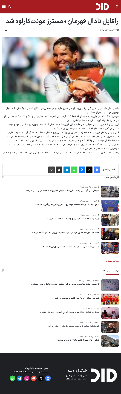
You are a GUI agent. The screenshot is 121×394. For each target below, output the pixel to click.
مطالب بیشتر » (112, 261)
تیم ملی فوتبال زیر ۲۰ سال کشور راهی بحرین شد (77, 298)
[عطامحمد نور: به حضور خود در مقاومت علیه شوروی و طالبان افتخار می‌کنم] (110, 234)
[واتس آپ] (74, 170)
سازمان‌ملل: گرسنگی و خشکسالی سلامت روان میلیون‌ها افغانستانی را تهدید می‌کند (62, 190)
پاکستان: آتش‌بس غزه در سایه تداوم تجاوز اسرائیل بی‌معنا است (71, 247)
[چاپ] (51, 170)
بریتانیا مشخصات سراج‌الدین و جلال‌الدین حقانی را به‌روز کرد (72, 218)
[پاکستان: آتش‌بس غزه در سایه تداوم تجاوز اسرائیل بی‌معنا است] (110, 248)
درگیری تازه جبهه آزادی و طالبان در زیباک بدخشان (77, 340)
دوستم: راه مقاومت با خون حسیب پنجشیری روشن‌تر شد (73, 326)
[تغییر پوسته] (9, 7)
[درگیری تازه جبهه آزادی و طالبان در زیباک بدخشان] (110, 341)
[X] (89, 170)
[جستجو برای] (117, 7)
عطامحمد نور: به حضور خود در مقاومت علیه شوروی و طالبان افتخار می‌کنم (65, 232)
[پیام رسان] (82, 170)
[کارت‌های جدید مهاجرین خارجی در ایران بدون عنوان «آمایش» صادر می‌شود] (110, 285)
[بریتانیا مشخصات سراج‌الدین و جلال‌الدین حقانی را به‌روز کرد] (110, 220)
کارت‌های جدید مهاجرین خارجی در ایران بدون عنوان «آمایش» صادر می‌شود (65, 284)
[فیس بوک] (97, 170)
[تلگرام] (66, 170)
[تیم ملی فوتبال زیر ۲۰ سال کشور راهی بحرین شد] (110, 299)
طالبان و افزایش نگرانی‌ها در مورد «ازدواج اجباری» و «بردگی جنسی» (69, 312)
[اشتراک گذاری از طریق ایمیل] (59, 170)
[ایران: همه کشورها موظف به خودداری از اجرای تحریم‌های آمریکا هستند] (110, 206)
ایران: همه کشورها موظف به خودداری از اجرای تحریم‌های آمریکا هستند (67, 204)
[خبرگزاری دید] (102, 6)
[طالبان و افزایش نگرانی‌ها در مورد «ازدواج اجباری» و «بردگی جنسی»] (110, 313)
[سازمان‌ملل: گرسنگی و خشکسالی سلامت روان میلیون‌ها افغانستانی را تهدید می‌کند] (110, 191)
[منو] (4, 7)
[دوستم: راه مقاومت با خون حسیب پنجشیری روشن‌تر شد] (110, 327)
